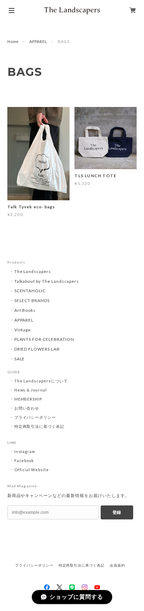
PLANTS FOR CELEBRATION (44, 339)
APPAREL (38, 41)
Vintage (22, 329)
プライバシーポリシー (35, 417)
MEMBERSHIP (28, 399)
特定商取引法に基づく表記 (39, 426)
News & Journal (30, 390)
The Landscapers (32, 271)
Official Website (31, 469)
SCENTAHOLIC (30, 290)
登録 (117, 512)
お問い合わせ (26, 408)
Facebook (24, 460)
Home (13, 41)
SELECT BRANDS (32, 300)
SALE (19, 358)
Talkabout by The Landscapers (46, 281)
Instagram (25, 451)
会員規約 (117, 565)
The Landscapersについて (41, 381)
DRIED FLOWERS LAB (37, 349)
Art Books (25, 310)
